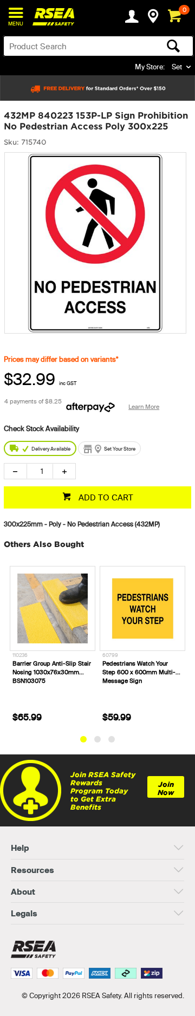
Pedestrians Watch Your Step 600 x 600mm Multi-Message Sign (139, 672)
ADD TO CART (104, 497)
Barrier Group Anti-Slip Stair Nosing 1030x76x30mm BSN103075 (51, 672)
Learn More (143, 407)
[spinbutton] (40, 471)
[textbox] (77, 46)
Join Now (166, 788)
